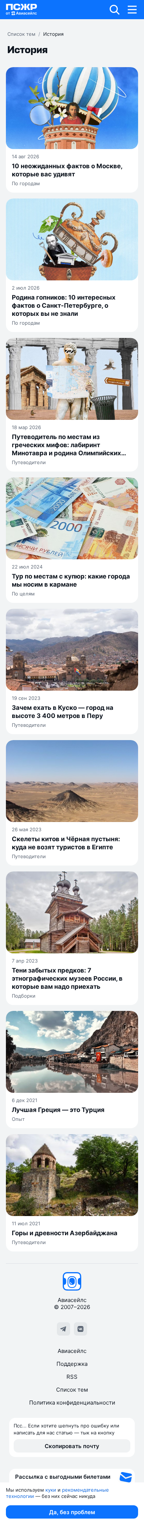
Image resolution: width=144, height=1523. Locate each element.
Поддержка (72, 1363)
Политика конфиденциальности (72, 1402)
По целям (23, 594)
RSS (72, 1376)
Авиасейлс (72, 1350)
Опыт (18, 1119)
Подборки (23, 996)
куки (50, 1490)
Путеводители (29, 462)
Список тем (21, 34)
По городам (26, 183)
